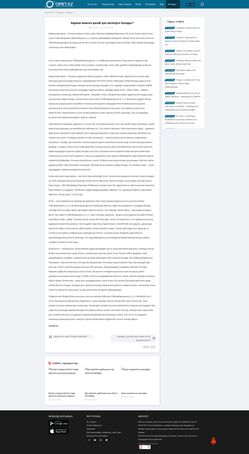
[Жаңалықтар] (61, 4)
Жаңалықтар (108, 4)
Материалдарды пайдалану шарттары (104, 432)
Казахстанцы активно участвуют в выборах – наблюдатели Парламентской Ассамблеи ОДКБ (181, 106)
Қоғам (138, 4)
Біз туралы (91, 422)
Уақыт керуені (125, 4)
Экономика (150, 4)
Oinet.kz (155, 444)
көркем (146, 347)
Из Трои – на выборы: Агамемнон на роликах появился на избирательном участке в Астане (180, 119)
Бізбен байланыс (94, 425)
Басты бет (92, 4)
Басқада (172, 4)
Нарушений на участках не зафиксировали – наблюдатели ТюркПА (182, 95)
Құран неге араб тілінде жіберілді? (70, 336)
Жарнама (91, 429)
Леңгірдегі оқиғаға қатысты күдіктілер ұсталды (182, 29)
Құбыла (69, 12)
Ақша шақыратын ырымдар (134, 393)
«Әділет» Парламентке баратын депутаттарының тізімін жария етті (182, 41)
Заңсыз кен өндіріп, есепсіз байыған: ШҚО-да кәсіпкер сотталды (182, 52)
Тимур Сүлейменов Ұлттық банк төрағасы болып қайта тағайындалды (182, 83)
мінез (153, 347)
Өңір (162, 4)
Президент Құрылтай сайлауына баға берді (180, 72)
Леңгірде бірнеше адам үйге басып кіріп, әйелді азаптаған (183, 62)
